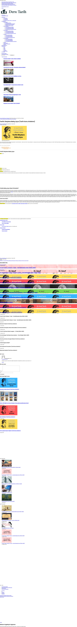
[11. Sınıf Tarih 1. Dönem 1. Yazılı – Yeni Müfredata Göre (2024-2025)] (7, 534)
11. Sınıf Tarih (6, 19)
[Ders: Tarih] (13, 13)
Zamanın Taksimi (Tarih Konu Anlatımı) (11, 277)
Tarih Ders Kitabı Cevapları (9, 25)
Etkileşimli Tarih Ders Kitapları (9, 24)
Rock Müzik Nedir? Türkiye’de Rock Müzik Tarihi (13, 84)
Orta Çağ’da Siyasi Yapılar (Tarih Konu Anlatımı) (10, 430)
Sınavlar (3, 46)
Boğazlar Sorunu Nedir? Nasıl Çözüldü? (12, 103)
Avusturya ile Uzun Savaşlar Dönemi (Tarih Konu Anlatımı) (16, 297)
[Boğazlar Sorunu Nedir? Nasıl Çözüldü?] (8, 101)
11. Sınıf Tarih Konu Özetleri (9, 32)
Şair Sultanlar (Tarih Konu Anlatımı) (7, 416)
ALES (4, 49)
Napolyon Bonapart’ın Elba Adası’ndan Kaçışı (8, 4)
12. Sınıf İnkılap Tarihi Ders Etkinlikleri (11, 41)
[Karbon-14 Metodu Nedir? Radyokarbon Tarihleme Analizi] (7, 482)
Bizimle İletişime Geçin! (5, 6)
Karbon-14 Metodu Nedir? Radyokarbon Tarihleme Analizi (12, 483)
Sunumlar (5, 34)
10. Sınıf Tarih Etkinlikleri (9, 39)
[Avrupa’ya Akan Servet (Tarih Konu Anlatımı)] (8, 387)
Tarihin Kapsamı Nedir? (6, 302)
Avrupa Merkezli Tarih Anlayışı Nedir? (8, 501)
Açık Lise (5, 50)
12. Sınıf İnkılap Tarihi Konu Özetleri (10, 33)
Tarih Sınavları (4, 588)
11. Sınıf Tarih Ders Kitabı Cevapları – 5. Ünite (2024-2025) (15, 287)
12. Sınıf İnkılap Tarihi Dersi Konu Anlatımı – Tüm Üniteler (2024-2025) (19, 292)
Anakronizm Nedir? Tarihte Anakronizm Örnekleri (19, 203)
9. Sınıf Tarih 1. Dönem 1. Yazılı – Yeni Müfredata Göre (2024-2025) (13, 474)
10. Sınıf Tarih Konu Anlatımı (9, 27)
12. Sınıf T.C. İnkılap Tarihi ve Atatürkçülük (10, 20)
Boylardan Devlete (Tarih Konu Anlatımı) (11, 312)
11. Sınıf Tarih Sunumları (8, 36)
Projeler (5, 44)
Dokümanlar (4, 45)
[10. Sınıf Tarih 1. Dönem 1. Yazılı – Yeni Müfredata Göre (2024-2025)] (7, 542)
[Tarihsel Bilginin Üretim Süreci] (7, 491)
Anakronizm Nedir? (6, 148)
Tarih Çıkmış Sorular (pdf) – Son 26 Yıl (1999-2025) (10, 520)
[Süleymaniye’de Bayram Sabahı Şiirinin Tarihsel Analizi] (7, 466)
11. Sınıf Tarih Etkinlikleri (9, 40)
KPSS (4, 48)
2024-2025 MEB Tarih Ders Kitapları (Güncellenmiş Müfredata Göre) (14, 403)
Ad (0, 372)
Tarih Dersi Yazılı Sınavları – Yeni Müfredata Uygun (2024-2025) (13, 511)
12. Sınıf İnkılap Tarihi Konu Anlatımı (10, 29)
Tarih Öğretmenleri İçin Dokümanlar (7, 587)
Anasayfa (1, 118)
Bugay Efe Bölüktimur (3, 258)
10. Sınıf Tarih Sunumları (8, 35)
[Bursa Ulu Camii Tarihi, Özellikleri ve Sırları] (8, 74)
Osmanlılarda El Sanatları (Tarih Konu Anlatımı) (13, 307)
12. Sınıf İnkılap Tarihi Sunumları (10, 37)
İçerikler (4, 21)
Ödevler (5, 42)
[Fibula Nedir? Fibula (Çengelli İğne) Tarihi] (8, 92)
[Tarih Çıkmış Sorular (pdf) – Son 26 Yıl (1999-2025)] (7, 519)
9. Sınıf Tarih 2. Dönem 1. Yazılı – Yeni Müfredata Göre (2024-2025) (18, 267)
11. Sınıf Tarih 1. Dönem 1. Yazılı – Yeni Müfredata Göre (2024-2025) (13, 535)
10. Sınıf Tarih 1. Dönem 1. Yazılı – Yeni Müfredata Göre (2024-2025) (13, 543)
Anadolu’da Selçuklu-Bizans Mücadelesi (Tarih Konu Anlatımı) (17, 282)
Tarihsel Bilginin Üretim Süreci (7, 492)
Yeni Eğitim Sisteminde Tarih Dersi (8, 528)
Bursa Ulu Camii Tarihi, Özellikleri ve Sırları (12, 76)
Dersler (3, 17)
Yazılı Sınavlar (2, 269)
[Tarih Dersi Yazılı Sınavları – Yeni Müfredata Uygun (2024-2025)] (7, 510)
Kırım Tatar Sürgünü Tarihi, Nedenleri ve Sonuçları (9, 5)
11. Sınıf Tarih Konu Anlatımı (9, 28)
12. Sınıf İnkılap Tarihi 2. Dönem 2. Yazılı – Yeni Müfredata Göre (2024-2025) (20, 272)
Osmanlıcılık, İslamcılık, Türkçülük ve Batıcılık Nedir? (15, 67)
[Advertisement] (38, 111)
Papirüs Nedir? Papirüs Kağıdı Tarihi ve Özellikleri (9, 2)
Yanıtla (3, 362)
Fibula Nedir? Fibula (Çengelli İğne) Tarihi (12, 94)
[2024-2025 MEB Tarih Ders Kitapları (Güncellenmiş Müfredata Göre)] (8, 401)
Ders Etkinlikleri (6, 38)
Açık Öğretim (5, 51)
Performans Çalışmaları (7, 43)
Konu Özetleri (6, 30)
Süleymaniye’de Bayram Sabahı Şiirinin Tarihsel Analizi (11, 467)
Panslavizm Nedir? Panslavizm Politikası (7, 3)
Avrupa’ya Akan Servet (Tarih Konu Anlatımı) (9, 389)
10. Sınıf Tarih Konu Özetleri (9, 31)
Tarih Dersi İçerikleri (3, 264)
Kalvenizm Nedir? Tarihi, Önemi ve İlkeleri (12, 58)
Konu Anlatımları (6, 26)
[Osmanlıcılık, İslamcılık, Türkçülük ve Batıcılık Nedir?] (8, 65)
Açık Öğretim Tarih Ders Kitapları (10, 23)
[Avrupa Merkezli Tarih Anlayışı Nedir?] (7, 500)
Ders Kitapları (6, 22)
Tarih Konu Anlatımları (6, 118)
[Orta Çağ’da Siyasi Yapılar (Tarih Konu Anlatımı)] (8, 428)
